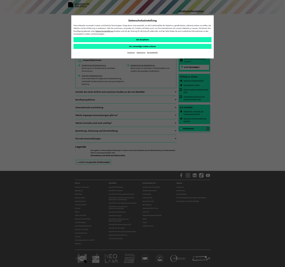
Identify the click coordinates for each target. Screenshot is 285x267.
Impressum (131, 53)
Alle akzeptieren (142, 39)
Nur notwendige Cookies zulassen (142, 46)
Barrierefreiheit (152, 53)
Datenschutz (141, 53)
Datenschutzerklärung (104, 31)
